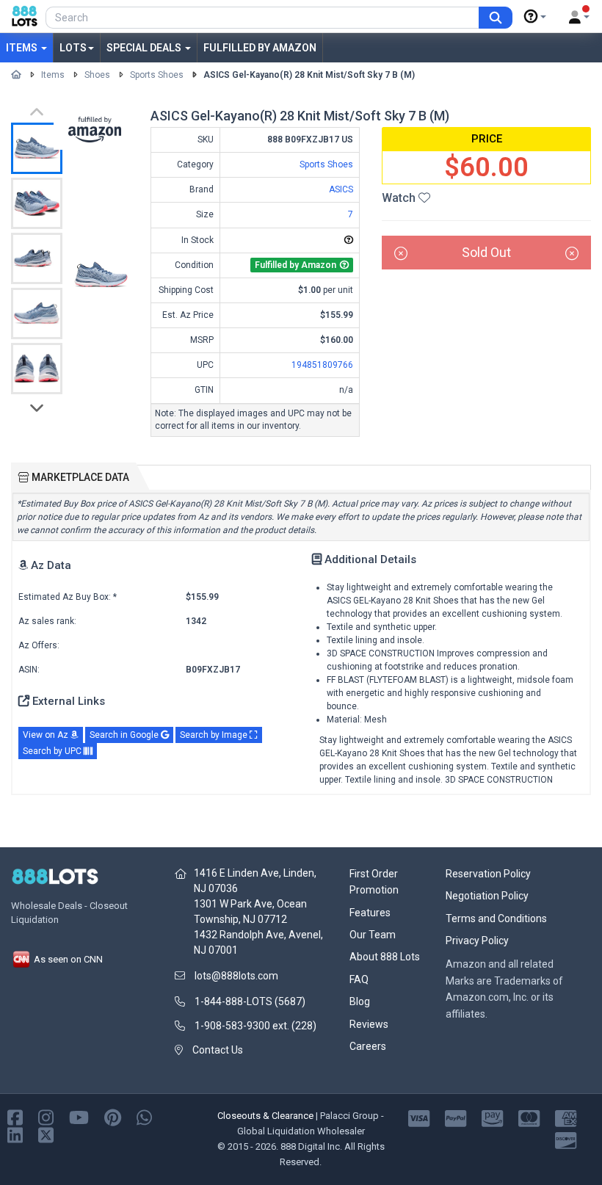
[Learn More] (535, 17)
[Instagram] (46, 1117)
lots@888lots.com (236, 976)
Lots (73, 48)
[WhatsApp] (144, 1117)
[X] (46, 1134)
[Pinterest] (112, 1117)
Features (370, 912)
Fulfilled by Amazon (259, 48)
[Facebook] (15, 1117)
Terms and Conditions (496, 918)
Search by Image (215, 735)
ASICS (341, 189)
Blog (359, 1001)
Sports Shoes (157, 75)
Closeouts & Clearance (265, 1115)
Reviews (368, 1024)
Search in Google (125, 735)
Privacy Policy (477, 940)
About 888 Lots (384, 957)
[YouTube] (79, 1117)
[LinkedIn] (15, 1134)
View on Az (46, 735)
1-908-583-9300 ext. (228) (255, 1026)
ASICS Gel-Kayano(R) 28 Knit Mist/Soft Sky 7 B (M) (309, 75)
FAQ (359, 979)
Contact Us (217, 1050)
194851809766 (322, 365)
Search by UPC (53, 751)
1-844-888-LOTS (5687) (250, 1001)
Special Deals (145, 48)
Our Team (372, 935)
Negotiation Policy (487, 896)
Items (23, 48)
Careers (367, 1046)
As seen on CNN (67, 959)
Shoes (97, 75)
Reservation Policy (488, 874)
